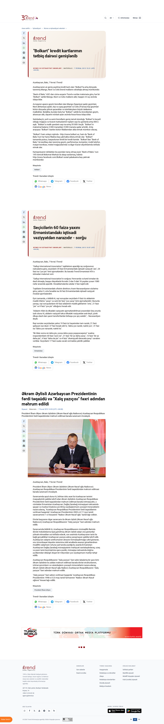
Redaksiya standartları (107, 679)
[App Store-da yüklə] (116, 711)
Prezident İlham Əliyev (42, 590)
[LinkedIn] (49, 711)
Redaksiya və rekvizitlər (107, 673)
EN (131, 719)
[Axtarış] (105, 18)
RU (139, 719)
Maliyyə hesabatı (105, 686)
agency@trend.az (28, 696)
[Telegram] (44, 711)
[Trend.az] (30, 17)
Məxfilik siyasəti (128, 673)
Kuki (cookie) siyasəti (130, 679)
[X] (34, 711)
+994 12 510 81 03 (28, 693)
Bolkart (37, 170)
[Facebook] (30, 711)
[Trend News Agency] (29, 668)
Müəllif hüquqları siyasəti (131, 676)
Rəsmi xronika (81, 673)
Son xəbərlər (80, 670)
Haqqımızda (104, 670)
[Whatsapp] (25, 711)
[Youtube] (39, 711)
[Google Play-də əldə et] (133, 711)
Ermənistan (38, 351)
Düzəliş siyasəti (105, 683)
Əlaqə (102, 676)
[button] (24, 33)
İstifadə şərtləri (128, 670)
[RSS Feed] (54, 711)
